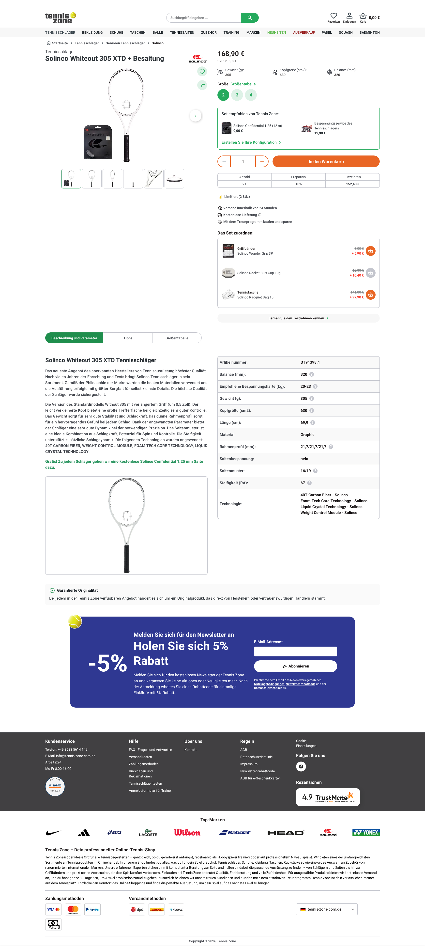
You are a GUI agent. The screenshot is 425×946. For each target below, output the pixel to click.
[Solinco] (198, 58)
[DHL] (157, 909)
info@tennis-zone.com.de (75, 756)
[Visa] (53, 909)
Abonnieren (298, 666)
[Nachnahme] (53, 924)
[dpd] (137, 909)
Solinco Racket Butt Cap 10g (259, 273)
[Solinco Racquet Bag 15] (228, 294)
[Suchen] (250, 18)
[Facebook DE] (301, 766)
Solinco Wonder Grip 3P (255, 253)
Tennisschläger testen (145, 783)
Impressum (249, 764)
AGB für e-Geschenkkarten (260, 778)
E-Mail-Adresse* (268, 641)
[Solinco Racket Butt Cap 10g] (228, 273)
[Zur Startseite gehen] (60, 17)
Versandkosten (140, 757)
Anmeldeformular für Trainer (150, 790)
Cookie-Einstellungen (301, 743)
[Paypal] (92, 909)
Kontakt (190, 750)
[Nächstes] (195, 116)
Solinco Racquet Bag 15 (255, 297)
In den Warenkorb (326, 161)
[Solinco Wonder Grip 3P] (228, 251)
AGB (243, 750)
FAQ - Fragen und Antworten (150, 750)
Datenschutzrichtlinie (268, 688)
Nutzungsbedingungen (269, 684)
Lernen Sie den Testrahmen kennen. (297, 318)
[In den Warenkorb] (371, 251)
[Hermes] (176, 909)
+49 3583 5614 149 (77, 4)
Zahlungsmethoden (144, 764)
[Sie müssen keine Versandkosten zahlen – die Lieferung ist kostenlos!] (260, 215)
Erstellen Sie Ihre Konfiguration (250, 142)
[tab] (74, 337)
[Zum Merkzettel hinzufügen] (202, 71)
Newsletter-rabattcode (300, 684)
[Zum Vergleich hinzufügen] (202, 85)
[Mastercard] (73, 909)
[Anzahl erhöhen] (262, 161)
